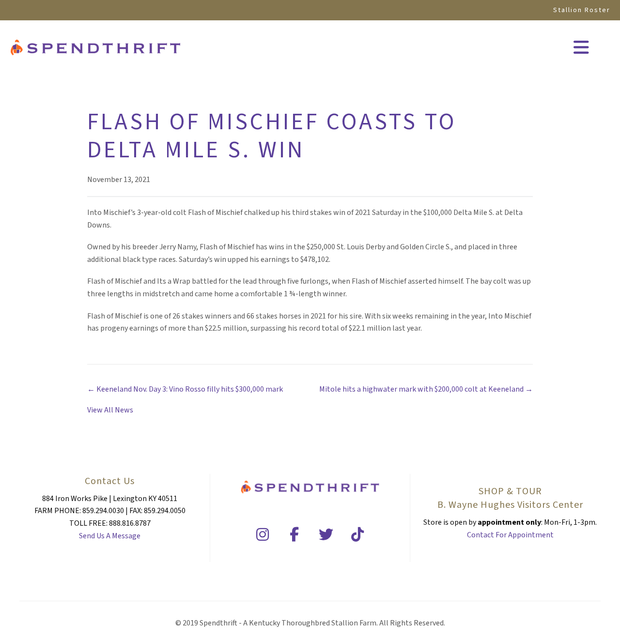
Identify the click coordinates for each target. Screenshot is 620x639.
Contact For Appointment (510, 535)
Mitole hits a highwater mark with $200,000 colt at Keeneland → (426, 389)
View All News (110, 410)
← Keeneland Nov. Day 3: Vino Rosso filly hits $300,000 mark (185, 389)
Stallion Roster (581, 10)
